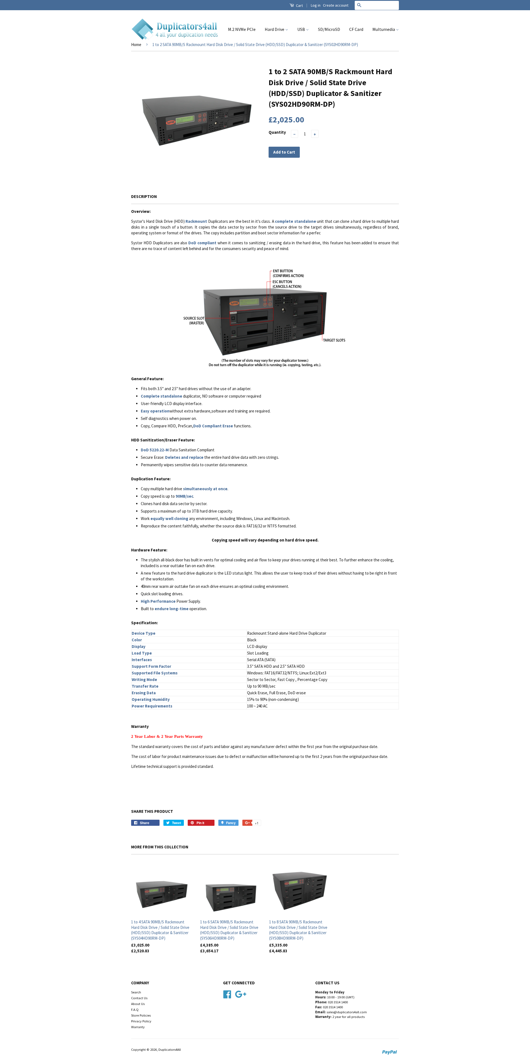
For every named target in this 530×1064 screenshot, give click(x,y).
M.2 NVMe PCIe (242, 29)
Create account (335, 5)
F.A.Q (135, 1009)
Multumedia (384, 29)
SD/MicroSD (329, 29)
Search (136, 992)
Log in (315, 5)
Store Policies (141, 1015)
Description (144, 196)
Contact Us (139, 998)
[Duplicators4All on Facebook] (227, 993)
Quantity (277, 132)
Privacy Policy (141, 1021)
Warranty (138, 1027)
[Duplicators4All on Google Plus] (240, 993)
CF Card (356, 29)
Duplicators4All (169, 1049)
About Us (138, 1003)
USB (301, 29)
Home (136, 44)
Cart (299, 5)
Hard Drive (275, 29)
